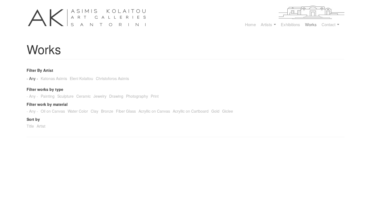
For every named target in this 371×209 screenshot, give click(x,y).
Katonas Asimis (54, 78)
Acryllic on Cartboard (191, 111)
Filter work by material (47, 104)
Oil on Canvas (53, 111)
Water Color (78, 111)
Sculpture (65, 96)
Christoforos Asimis (112, 78)
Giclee (227, 111)
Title (30, 126)
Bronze (107, 111)
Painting (48, 96)
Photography (137, 96)
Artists (267, 24)
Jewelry (99, 96)
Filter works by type (45, 89)
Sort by (33, 119)
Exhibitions (290, 24)
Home (250, 24)
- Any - (32, 78)
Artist (41, 126)
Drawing (116, 96)
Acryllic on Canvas (154, 111)
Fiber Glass (126, 111)
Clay (94, 111)
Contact (329, 24)
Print (155, 96)
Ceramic (83, 96)
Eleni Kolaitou (81, 78)
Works (311, 24)
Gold (215, 111)
